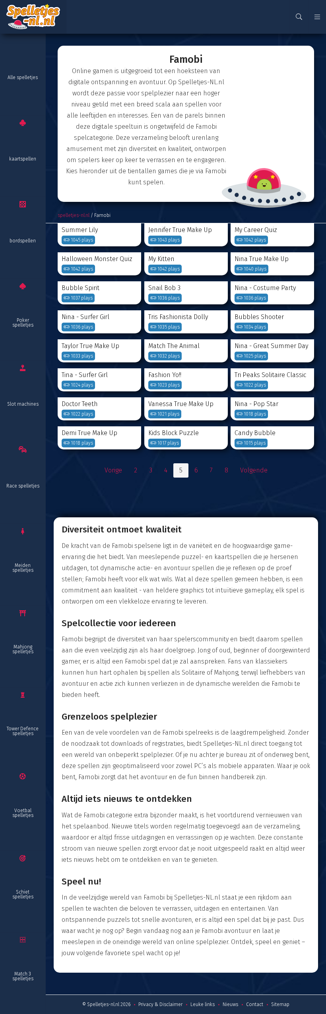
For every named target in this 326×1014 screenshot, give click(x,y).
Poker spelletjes (22, 322)
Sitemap (280, 1004)
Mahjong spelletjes (22, 649)
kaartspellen (22, 159)
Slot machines (23, 404)
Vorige (113, 470)
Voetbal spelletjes (22, 813)
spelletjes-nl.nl (73, 215)
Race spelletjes (22, 486)
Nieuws (230, 1004)
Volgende (254, 470)
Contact (254, 1004)
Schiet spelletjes (22, 894)
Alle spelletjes (23, 77)
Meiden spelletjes (22, 568)
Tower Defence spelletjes (23, 731)
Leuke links (202, 1004)
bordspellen (23, 241)
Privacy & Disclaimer (160, 1004)
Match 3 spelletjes (22, 976)
